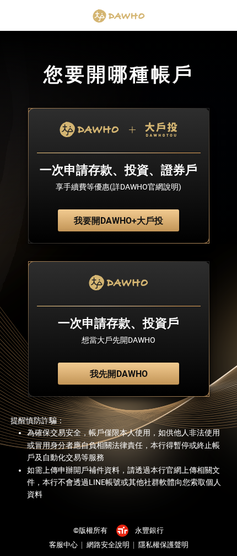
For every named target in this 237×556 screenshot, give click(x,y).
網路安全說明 (108, 545)
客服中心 (63, 545)
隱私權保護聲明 (163, 545)
